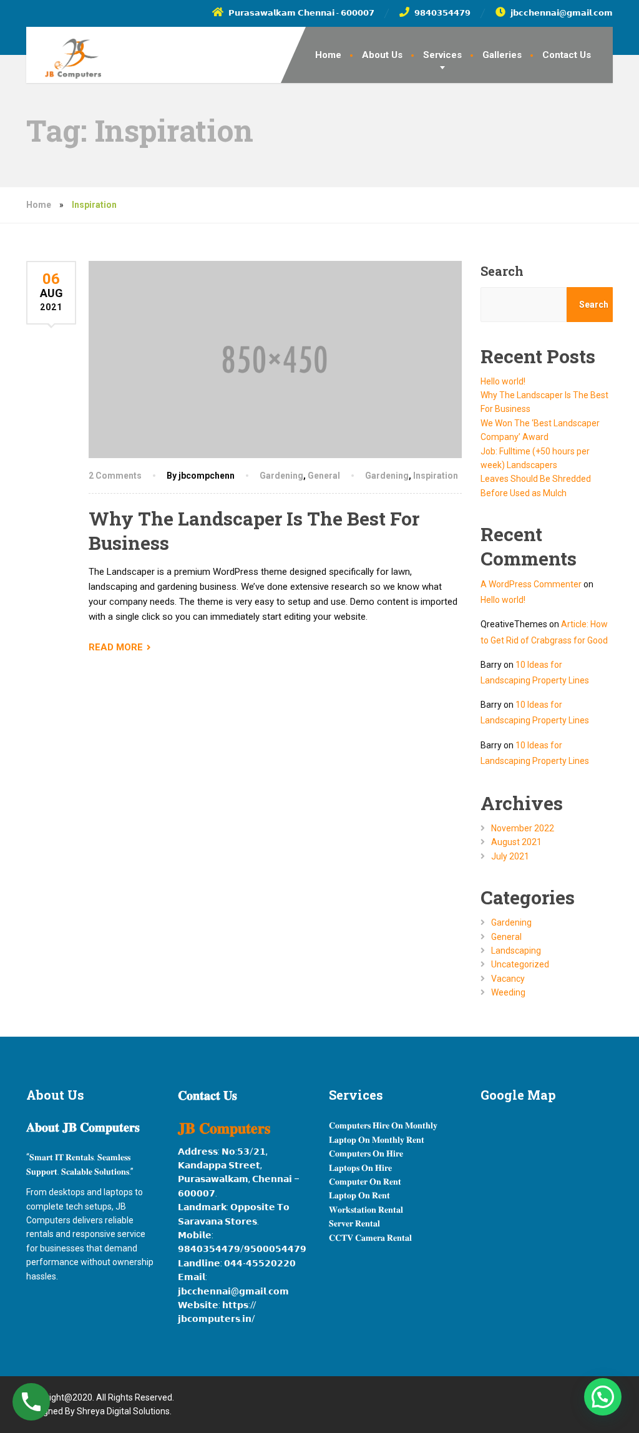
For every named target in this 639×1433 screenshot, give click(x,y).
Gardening (281, 476)
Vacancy (508, 979)
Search (502, 271)
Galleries (502, 55)
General (324, 476)
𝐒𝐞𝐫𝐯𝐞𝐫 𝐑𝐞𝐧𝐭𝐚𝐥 (354, 1223)
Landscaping (516, 951)
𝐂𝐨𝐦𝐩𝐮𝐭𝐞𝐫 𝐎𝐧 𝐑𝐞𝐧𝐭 (365, 1181)
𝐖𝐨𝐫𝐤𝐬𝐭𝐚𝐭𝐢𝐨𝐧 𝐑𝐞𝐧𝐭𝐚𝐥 (366, 1210)
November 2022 (522, 828)
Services (442, 55)
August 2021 (516, 842)
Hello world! (502, 381)
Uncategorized (520, 964)
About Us (382, 55)
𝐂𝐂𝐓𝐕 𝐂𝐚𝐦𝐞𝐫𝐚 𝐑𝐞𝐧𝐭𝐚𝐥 (370, 1238)
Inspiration (435, 476)
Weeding (508, 992)
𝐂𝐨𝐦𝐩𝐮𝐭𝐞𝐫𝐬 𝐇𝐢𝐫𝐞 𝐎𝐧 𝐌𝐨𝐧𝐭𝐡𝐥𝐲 (383, 1125)
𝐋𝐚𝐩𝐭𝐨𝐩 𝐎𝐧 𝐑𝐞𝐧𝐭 (359, 1195)
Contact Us (566, 55)
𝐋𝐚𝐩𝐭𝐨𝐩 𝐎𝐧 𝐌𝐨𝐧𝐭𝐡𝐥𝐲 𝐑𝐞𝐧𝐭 (376, 1140)
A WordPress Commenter (531, 584)
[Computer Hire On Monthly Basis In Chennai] (63, 53)
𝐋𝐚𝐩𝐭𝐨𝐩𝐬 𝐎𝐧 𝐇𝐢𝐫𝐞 (360, 1168)
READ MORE (116, 647)
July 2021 (510, 856)
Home (328, 55)
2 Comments (115, 476)
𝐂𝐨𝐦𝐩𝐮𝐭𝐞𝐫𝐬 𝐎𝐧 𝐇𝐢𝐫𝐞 (366, 1153)
